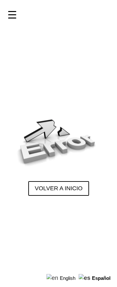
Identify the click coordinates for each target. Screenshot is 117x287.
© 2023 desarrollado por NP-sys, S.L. (58, 236)
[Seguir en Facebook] (28, 218)
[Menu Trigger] (12, 14)
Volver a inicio (59, 188)
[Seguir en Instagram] (12, 218)
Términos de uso (53, 248)
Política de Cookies (96, 248)
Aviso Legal (19, 248)
